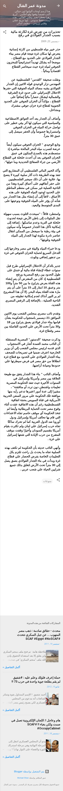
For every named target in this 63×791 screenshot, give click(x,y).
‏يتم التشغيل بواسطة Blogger (29, 771)
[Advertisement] (31, 586)
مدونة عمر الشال (31, 5)
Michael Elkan (23, 778)
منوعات (47, 481)
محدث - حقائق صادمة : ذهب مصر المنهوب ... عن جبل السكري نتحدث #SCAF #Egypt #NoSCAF (38, 634)
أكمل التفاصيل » (11, 667)
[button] (5, 32)
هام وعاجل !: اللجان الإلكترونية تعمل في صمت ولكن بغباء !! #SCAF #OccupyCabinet (35, 724)
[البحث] (5, 7)
